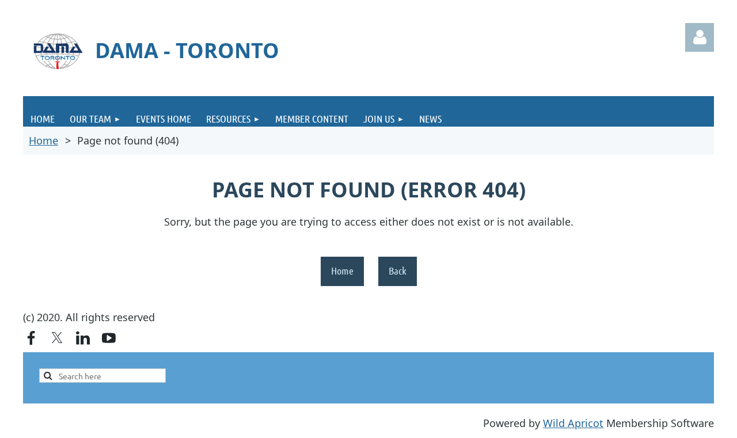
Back (398, 270)
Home (43, 140)
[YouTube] (109, 338)
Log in (699, 37)
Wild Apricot (573, 423)
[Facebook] (31, 338)
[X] (57, 338)
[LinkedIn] (83, 338)
